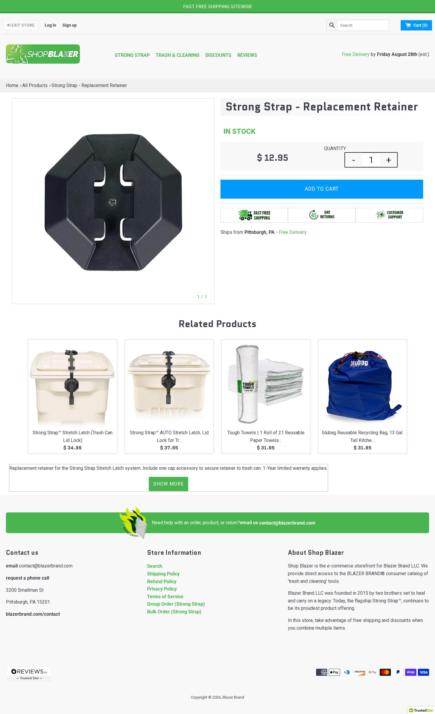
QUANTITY (335, 148)
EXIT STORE (23, 25)
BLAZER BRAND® (366, 573)
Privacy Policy (162, 589)
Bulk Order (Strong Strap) (174, 612)
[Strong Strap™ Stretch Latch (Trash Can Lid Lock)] (72, 384)
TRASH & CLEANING (177, 55)
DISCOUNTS (218, 55)
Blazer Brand (233, 697)
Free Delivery (356, 54)
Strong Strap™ (387, 601)
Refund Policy (161, 581)
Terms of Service (165, 596)
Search (154, 566)
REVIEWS (247, 55)
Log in (50, 25)
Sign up (69, 25)
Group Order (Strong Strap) (176, 604)
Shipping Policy (163, 574)
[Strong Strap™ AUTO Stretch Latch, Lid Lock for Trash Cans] (169, 384)
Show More (168, 484)
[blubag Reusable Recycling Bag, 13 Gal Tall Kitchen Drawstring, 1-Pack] (362, 384)
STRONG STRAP (132, 55)
